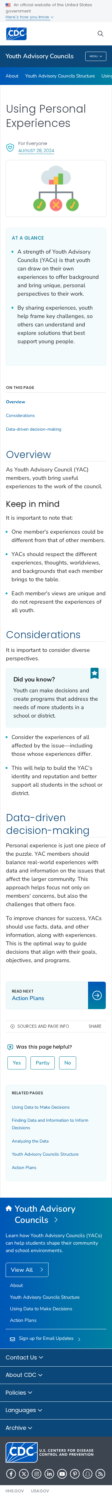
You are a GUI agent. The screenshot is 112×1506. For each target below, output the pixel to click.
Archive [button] (17, 1428)
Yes (17, 1062)
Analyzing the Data (30, 1141)
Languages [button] (22, 1410)
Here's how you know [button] (28, 17)
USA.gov (40, 1491)
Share (95, 1026)
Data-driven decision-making (33, 429)
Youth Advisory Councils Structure (60, 76)
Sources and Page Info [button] (43, 1026)
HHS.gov (15, 1491)
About (12, 76)
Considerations (20, 416)
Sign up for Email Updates (46, 1338)
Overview (15, 402)
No (67, 1062)
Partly (42, 1062)
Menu (94, 56)
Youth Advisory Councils (40, 56)
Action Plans (24, 1168)
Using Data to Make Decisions (41, 1107)
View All (22, 1270)
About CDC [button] (22, 1375)
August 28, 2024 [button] (36, 150)
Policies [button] (17, 1392)
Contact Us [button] (22, 1357)
